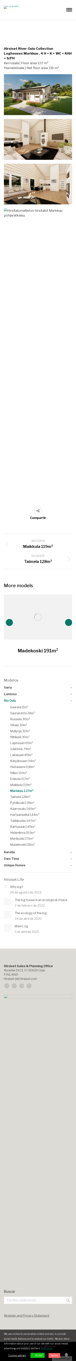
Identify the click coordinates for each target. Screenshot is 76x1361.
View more (46, 1348)
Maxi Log (21, 926)
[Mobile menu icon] (69, 10)
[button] (9, 622)
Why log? (16, 887)
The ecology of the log (31, 913)
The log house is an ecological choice (41, 900)
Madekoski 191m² (38, 651)
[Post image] (38, 617)
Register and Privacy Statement (26, 1315)
